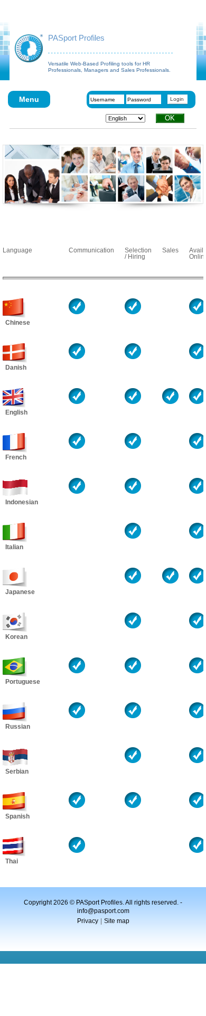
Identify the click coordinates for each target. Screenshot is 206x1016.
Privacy (87, 921)
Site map (116, 921)
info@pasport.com (103, 911)
